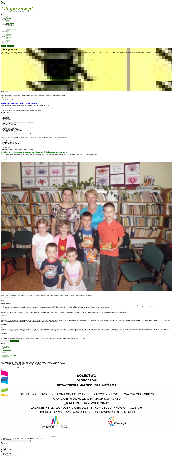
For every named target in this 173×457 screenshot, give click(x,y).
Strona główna (6, 346)
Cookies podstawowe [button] (4, 309)
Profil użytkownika (7, 350)
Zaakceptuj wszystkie (14, 340)
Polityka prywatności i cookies (9, 355)
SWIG (4, 297)
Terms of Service (35, 438)
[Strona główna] (1, 1)
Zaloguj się (4, 46)
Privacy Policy (27, 438)
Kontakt (5, 357)
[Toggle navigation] (1, 13)
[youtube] (2, 2)
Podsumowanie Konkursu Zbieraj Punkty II (13, 293)
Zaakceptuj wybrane (5, 340)
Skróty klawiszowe (5, 455)
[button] (1, 318)
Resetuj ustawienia (13, 455)
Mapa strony (6, 347)
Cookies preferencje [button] (4, 333)
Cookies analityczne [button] (4, 315)
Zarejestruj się (11, 46)
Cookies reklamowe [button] (4, 324)
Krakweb (53, 436)
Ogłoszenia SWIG (11, 297)
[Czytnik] (4, 3)
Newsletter (5, 348)
